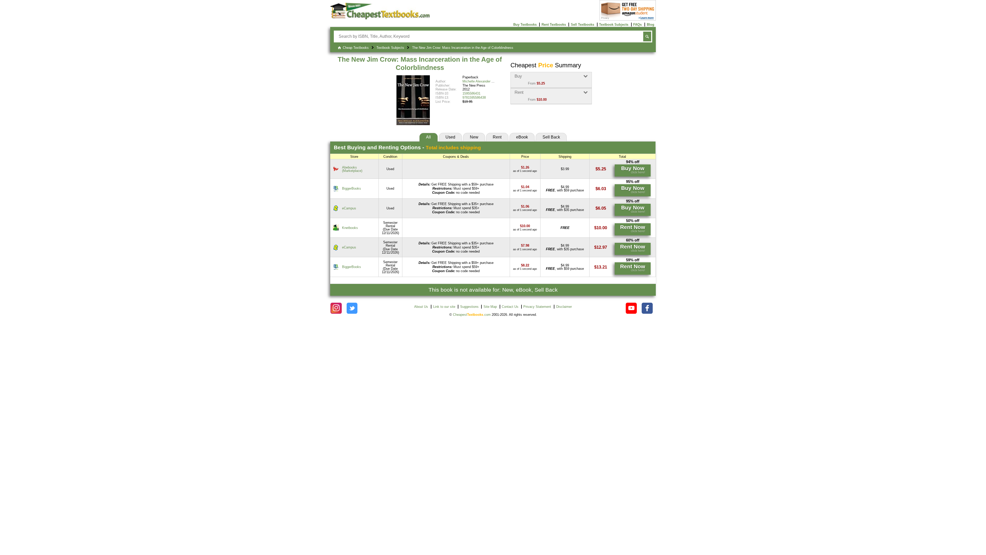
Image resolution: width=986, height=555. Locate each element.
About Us (421, 307)
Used (450, 137)
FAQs (637, 24)
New (474, 137)
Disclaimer (564, 307)
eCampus (349, 208)
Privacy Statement (537, 307)
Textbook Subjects (613, 24)
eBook (522, 137)
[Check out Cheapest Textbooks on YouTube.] (631, 308)
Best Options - (407, 147)
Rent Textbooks (554, 24)
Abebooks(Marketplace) (352, 169)
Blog (650, 24)
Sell (551, 137)
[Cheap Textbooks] (380, 18)
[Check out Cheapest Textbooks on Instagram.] (336, 308)
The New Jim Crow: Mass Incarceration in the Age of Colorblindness (420, 63)
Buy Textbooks (525, 24)
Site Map (490, 307)
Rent (497, 137)
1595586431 (471, 93)
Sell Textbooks (582, 24)
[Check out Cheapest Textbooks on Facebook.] (647, 308)
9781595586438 (474, 97)
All (428, 137)
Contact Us (510, 307)
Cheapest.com (472, 315)
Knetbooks (350, 228)
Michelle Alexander (476, 81)
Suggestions (469, 307)
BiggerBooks (351, 188)
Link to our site (444, 307)
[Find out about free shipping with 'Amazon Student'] (628, 19)
